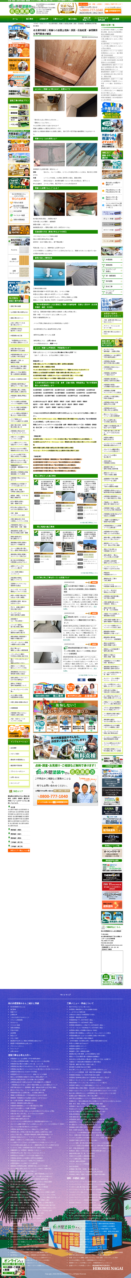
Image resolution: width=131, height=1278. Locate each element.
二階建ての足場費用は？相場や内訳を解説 (112, 521)
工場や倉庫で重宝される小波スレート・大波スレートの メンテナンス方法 (32, 1195)
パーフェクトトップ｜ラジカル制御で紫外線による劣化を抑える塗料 (90, 1181)
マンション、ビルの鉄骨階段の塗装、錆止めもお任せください (88, 1132)
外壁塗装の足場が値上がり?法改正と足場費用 (113, 515)
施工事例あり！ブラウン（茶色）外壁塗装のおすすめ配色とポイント (31, 1255)
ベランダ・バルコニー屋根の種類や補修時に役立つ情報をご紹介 (29, 1200)
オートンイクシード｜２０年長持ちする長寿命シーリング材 (87, 1221)
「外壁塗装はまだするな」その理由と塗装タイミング (19, 341)
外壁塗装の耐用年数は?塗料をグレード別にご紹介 (19, 385)
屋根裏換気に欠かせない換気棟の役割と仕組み (18, 673)
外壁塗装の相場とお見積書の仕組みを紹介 (112, 385)
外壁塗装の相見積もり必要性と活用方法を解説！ (112, 380)
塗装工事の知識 (16, 306)
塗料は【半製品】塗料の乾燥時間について (18, 684)
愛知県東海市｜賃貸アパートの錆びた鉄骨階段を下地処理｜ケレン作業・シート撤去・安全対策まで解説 (112, 82)
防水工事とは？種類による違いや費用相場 (19, 649)
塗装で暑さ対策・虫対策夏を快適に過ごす (18, 426)
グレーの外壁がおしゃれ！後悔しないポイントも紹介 (112, 685)
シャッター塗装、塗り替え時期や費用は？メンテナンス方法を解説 (89, 1143)
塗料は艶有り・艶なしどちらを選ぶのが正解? (111, 556)
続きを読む (66, 640)
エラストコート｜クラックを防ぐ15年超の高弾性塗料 (85, 1208)
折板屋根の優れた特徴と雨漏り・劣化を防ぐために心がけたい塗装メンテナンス (93, 1088)
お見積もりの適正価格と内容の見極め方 (112, 397)
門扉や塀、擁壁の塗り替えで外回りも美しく (82, 1064)
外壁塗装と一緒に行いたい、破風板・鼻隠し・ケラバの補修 (87, 1106)
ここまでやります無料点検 (101, 19)
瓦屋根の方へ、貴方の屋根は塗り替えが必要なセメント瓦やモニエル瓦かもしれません (95, 1101)
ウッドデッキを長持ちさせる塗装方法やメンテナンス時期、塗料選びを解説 (92, 1137)
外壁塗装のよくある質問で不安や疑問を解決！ (112, 356)
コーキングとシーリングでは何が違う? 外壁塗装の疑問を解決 (29, 1179)
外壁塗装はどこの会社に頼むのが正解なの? (23, 1171)
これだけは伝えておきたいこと (19, 1017)
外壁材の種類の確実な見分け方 (109, 438)
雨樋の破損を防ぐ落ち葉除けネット (16, 537)
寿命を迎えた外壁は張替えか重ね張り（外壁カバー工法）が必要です (90, 1059)
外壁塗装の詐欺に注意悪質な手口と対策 (111, 403)
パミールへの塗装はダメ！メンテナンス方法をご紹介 (112, 626)
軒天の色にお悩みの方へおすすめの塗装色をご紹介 (19, 508)
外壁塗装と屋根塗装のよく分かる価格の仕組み (83, 1009)
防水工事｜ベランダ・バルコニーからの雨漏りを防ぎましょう (88, 1069)
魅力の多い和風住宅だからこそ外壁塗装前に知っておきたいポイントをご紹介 (92, 1093)
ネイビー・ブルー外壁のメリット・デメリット (112, 679)
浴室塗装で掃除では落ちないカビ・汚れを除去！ (84, 1140)
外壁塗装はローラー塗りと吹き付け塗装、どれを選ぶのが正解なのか (31, 1176)
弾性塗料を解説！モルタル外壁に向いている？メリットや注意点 (29, 1260)
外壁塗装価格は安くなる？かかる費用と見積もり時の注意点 (87, 1035)
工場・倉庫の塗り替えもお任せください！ (112, 321)
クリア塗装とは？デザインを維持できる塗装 (19, 420)
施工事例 (29, 19)
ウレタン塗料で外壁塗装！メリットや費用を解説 (19, 408)
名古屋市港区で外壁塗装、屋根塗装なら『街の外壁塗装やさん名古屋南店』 (57, 459)
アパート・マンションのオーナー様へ (112, 327)
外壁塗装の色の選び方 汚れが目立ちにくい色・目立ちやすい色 (29, 1066)
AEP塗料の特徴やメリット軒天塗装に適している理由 (112, 750)
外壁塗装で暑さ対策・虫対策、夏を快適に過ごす (84, 1169)
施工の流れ (72, 19)
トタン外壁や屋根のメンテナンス (17, 573)
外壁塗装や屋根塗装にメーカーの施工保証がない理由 (112, 497)
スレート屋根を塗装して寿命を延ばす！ (81, 1158)
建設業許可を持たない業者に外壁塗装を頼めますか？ (26, 1041)
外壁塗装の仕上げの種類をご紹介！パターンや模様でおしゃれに (29, 1265)
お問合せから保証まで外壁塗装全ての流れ (82, 1014)
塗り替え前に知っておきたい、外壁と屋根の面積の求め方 (27, 1184)
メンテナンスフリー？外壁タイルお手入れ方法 (112, 568)
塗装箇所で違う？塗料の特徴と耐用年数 (111, 468)
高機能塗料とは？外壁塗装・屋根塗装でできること (19, 467)
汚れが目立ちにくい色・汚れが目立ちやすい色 (114, 191)
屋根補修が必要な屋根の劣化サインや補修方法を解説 (85, 1127)
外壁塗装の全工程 (16, 335)
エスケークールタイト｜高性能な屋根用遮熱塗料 (84, 1200)
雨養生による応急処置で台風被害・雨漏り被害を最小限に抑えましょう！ (57, 372)
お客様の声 (44, 19)
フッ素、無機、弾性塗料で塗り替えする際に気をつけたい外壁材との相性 (32, 1192)
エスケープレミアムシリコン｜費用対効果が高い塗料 (85, 1197)
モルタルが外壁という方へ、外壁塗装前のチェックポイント (87, 1260)
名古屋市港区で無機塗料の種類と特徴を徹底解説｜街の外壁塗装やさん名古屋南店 (112, 97)
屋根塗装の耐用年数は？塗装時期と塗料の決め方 (112, 667)
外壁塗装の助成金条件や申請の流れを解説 (112, 362)
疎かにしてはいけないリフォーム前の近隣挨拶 (112, 415)
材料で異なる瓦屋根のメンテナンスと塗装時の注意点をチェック (88, 1098)
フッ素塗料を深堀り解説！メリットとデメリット (112, 714)
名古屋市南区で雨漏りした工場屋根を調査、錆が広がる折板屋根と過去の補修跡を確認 (80, 589)
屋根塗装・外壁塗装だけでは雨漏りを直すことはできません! (28, 1098)
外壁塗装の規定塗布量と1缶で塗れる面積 (112, 597)
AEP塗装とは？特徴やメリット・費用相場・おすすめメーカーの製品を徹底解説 (93, 1234)
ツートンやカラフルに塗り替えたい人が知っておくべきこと (114, 205)
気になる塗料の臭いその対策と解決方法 (110, 421)
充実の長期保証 (15, 1027)
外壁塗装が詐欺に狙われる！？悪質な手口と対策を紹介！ (27, 1160)
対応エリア (13, 1035)
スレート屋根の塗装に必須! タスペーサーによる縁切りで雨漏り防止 (30, 1168)
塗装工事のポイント (17, 318)
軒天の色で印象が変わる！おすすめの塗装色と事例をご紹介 (87, 1111)
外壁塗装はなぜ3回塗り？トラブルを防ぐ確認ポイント (26, 1155)
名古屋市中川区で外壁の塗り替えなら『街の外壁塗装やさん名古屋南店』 (57, 468)
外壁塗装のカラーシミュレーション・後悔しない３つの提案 (28, 1074)
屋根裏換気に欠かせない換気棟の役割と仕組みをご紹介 (27, 1213)
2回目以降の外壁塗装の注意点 (109, 462)
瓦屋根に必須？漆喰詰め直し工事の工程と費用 (83, 1096)
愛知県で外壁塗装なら (18, 759)
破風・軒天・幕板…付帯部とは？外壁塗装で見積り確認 (86, 1103)
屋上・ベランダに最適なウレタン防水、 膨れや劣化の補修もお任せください (33, 1208)
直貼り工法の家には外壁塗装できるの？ (110, 550)
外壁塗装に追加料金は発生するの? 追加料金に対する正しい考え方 (89, 1077)
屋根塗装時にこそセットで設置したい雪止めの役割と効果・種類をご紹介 (91, 1122)
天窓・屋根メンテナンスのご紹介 (18, 514)
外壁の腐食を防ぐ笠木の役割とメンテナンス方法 (19, 520)
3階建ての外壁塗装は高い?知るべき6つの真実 (112, 427)
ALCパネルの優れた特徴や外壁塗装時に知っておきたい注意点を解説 (31, 1181)
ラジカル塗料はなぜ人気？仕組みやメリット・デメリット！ (28, 1263)
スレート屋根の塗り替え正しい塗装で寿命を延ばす (19, 549)
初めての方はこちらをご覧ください (80, 1007)
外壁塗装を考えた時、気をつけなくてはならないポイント (27, 1153)
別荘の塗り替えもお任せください (112, 332)
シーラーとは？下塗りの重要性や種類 (111, 485)
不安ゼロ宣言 (14, 1030)
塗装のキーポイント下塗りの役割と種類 (110, 474)
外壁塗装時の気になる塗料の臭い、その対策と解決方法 (27, 1092)
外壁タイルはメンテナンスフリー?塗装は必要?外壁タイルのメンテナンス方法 (92, 1090)
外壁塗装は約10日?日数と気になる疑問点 (111, 409)
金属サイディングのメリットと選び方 (17, 567)
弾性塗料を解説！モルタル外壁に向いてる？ (112, 720)
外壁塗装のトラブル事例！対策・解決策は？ (112, 662)
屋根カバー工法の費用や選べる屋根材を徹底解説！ (84, 1056)
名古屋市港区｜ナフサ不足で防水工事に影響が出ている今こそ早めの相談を (112, 39)
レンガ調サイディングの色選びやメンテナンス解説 (19, 443)
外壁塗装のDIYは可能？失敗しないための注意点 (112, 532)
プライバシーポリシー (18, 771)
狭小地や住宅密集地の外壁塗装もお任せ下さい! (19, 561)
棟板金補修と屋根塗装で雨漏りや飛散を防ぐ (18, 637)
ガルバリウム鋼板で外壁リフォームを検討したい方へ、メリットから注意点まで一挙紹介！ (38, 1124)
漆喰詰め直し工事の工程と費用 (110, 579)
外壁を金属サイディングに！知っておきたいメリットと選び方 (88, 1082)
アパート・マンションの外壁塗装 (79, 1164)
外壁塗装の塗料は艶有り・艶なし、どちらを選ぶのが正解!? (87, 1244)
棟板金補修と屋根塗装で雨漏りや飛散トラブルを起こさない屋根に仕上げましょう (35, 1197)
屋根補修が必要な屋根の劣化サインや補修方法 (18, 543)
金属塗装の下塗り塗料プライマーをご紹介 (111, 479)
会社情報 (13, 1033)
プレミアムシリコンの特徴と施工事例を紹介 (111, 732)
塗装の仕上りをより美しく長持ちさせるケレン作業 (19, 461)
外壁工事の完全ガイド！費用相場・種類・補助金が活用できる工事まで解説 (33, 1087)
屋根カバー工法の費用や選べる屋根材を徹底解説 (18, 373)
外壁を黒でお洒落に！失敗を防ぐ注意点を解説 (112, 691)
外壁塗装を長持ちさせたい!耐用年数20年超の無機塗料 (113, 491)
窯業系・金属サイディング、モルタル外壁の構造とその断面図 (29, 1187)
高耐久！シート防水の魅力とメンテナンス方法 (18, 667)
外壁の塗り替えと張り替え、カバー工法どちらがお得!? (27, 1113)
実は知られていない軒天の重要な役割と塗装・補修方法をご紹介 (88, 1109)
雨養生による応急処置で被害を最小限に (112, 650)
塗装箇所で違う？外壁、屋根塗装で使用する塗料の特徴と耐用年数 (89, 1239)
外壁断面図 (14, 708)
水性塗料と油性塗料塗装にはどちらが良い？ (112, 562)
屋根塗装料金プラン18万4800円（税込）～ (82, 1022)
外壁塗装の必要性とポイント (78, 1046)
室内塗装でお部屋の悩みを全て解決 (80, 1067)
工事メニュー (58, 19)
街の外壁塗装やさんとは (17, 1007)
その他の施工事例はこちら (88, 522)
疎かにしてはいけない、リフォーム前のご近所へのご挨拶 (27, 1090)
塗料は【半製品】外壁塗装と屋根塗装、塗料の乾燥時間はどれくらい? (31, 1174)
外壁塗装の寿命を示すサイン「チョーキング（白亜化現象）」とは (30, 1137)
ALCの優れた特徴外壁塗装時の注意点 (17, 696)
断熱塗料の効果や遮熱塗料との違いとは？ (112, 632)
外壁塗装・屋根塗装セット (19, 118)
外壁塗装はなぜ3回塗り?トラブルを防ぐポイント (19, 485)
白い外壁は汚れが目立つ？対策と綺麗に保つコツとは (112, 697)
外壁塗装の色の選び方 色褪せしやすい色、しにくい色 (26, 1064)
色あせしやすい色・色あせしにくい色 (112, 198)
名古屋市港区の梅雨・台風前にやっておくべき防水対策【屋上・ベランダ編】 (58, 375)
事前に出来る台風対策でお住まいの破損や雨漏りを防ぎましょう (29, 1226)
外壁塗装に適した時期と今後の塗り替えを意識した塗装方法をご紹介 (31, 1132)
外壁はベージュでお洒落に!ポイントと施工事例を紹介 (113, 703)
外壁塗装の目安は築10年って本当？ (16, 329)
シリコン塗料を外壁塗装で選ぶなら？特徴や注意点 (19, 414)
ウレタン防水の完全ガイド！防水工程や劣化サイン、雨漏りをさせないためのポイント (61, 369)
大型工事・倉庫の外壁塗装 (77, 1161)
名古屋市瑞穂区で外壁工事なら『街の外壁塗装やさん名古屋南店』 (54, 471)
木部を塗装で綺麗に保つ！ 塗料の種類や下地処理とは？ (27, 1218)
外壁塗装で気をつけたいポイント (18, 479)
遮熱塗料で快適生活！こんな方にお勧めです (82, 1202)
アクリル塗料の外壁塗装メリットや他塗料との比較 (19, 402)
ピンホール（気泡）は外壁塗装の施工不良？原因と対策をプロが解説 (31, 1147)
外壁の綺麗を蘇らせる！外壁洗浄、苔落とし (112, 603)
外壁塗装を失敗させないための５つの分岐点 (23, 1071)
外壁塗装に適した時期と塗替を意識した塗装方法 (18, 391)
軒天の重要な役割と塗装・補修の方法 (17, 502)
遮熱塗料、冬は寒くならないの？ (79, 1236)
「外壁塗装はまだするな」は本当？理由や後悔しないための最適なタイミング (33, 1085)
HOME (36, 23)
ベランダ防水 (19, 124)
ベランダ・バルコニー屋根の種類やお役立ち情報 (19, 643)
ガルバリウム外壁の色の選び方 (110, 456)
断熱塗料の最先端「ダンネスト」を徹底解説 (112, 638)
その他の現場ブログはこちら (87, 675)
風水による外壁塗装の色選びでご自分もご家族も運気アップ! (28, 1077)
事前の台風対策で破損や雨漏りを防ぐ (110, 644)
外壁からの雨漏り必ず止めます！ (79, 1043)
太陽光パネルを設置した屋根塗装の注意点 (112, 615)
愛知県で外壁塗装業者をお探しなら (21, 1043)
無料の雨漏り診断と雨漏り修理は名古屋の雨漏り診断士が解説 (53, 448)
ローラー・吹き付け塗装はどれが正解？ (110, 591)
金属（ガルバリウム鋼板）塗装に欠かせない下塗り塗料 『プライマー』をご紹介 (93, 1257)
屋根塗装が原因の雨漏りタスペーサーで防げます (18, 555)
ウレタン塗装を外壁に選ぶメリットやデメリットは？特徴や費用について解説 (92, 1229)
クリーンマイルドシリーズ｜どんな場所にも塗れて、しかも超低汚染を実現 (92, 1218)
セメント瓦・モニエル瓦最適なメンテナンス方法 (18, 590)
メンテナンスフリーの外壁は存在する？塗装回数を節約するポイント (31, 1121)
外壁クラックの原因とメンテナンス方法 (18, 438)
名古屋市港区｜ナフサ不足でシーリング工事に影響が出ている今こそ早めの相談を (112, 46)
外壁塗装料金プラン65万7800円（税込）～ (82, 1020)
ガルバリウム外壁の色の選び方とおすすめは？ (24, 1126)
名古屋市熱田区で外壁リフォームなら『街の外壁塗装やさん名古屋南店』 (57, 462)
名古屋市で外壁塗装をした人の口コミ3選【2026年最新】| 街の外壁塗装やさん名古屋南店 (112, 60)
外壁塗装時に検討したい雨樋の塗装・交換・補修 (18, 526)
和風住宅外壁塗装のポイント (110, 573)
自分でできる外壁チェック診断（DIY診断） (23, 1108)
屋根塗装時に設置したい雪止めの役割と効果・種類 (19, 532)
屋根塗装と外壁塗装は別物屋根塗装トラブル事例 (19, 473)
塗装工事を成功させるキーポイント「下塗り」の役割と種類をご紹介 (90, 1255)
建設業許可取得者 (16, 765)
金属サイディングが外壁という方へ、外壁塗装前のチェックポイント (90, 1265)
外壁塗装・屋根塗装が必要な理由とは (21, 1103)
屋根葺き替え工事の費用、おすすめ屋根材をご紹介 (84, 1054)
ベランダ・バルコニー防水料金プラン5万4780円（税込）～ (87, 1027)
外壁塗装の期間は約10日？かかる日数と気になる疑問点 (27, 1079)
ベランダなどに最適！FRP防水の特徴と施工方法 (19, 655)
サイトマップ (15, 783)
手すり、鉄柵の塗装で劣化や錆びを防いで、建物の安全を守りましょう (90, 1135)
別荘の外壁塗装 (74, 1166)
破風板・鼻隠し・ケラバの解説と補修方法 (19, 496)
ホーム (15, 19)
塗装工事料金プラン (87, 19)
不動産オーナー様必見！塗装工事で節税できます (112, 503)
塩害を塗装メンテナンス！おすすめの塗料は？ (19, 678)
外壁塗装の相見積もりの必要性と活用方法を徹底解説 (26, 1158)
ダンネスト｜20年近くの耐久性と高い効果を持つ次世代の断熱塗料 (89, 1213)
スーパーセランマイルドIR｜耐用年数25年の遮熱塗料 (85, 1189)
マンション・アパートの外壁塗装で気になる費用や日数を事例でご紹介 (56, 450)
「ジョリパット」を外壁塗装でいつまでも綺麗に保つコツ (27, 1189)
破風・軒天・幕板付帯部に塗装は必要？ (18, 490)
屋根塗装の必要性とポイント (78, 1048)
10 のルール (14, 1022)
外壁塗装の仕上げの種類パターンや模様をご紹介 (112, 726)
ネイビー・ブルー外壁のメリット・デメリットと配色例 (27, 1242)
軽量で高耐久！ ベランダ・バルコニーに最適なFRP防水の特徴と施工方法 (32, 1205)
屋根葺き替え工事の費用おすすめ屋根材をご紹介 (18, 367)
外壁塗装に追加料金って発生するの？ (110, 374)
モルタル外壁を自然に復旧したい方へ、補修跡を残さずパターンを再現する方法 (34, 1145)
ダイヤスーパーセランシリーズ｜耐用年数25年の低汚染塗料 (87, 1195)
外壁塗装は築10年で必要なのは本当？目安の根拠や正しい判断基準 (30, 1082)
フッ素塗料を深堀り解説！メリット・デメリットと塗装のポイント (30, 1257)
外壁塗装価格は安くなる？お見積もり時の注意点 (19, 355)
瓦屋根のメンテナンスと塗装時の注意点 (18, 584)
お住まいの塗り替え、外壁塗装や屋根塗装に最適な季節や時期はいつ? (31, 1134)
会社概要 (115, 19)
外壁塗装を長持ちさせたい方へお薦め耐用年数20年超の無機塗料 (88, 1249)
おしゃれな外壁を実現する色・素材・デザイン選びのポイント (29, 1239)
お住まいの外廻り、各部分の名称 (20, 1116)
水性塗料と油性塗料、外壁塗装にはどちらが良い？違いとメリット (89, 1247)
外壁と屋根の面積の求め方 (19, 702)
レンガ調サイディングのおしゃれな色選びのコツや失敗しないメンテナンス (33, 1142)
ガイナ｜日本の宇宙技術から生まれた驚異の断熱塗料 (85, 1215)
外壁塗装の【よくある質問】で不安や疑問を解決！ (25, 1058)
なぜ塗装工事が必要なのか (19, 312)
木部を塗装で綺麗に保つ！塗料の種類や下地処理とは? (113, 620)
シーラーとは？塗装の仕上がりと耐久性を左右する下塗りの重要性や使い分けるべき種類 (96, 1252)
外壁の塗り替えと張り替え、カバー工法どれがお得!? (112, 432)
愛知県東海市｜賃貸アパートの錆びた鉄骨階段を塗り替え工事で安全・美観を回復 (112, 74)
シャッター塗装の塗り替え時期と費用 (17, 626)
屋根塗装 (19, 112)
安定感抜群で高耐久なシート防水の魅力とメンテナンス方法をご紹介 (31, 1210)
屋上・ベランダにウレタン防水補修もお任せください (19, 661)
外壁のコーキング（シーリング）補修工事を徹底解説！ (86, 1080)
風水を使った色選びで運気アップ (113, 183)
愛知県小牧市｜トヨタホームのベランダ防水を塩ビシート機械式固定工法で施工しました (80, 620)
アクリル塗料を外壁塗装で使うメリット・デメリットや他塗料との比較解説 (92, 1226)
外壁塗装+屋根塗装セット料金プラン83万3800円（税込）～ (87, 1025)
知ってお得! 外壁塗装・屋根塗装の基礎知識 (23, 1100)
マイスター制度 (15, 1025)
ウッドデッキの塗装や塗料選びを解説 (18, 614)
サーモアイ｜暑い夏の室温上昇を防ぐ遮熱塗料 (83, 1187)
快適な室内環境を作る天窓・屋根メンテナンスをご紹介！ (86, 1114)
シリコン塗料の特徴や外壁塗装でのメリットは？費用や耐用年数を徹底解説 (92, 1223)
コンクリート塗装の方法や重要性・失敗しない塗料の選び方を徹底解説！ (91, 1145)
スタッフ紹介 (15, 754)
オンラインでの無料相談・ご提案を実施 (112, 350)
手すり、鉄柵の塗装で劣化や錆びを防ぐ (18, 608)
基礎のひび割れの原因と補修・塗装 (109, 656)
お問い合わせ (15, 777)
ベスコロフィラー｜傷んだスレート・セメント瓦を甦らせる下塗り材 (90, 1192)
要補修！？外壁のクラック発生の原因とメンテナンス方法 (27, 1140)
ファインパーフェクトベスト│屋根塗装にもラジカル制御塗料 (87, 1184)
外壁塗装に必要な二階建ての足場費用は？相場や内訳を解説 (87, 1174)
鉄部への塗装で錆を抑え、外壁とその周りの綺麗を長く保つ (87, 1130)
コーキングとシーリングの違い (19, 690)
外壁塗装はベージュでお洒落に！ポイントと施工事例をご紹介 (29, 1252)
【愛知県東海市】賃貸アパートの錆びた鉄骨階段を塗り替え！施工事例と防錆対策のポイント (112, 67)
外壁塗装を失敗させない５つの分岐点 (112, 368)
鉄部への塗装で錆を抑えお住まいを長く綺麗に (18, 596)
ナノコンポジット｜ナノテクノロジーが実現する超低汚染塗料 (88, 1205)
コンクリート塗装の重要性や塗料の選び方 (18, 631)
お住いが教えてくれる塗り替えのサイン (18, 324)
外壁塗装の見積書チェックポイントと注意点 (112, 391)
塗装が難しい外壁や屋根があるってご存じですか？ (112, 538)
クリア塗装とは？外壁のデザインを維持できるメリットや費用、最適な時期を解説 (94, 1231)
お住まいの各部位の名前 (18, 379)
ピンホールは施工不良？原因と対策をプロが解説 (18, 455)
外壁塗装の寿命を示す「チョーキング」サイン (18, 432)
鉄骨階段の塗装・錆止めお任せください (18, 602)
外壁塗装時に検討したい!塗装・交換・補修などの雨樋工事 (86, 1119)
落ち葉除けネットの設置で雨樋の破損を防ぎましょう (85, 1124)
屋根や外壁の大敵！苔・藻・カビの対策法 (111, 609)
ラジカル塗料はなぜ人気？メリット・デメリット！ (112, 744)
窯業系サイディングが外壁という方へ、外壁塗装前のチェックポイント (90, 1263)
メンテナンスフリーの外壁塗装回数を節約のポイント (112, 444)
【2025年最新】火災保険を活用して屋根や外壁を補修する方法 (88, 1041)
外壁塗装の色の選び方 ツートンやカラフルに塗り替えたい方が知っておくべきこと (35, 1069)
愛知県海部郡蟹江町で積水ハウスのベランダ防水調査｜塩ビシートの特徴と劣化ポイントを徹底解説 (80, 651)
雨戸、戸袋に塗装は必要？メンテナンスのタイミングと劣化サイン (89, 1148)
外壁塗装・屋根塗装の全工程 (78, 1017)
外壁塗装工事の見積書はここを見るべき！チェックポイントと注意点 (90, 1033)
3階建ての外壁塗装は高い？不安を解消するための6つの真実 (28, 1095)
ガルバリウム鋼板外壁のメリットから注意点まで (112, 450)
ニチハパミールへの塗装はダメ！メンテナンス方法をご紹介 (28, 1221)
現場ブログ (43, 23)
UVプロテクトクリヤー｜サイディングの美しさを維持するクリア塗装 (90, 1210)
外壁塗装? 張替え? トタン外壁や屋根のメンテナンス (85, 1085)
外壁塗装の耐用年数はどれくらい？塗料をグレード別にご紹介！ (29, 1129)
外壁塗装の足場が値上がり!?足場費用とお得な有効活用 (86, 1172)
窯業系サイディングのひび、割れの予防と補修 (112, 544)
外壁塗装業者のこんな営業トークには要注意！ (112, 526)
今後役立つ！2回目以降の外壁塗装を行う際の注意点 (85, 1062)
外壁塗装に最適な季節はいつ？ (18, 396)
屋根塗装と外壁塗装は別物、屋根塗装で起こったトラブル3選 (28, 1166)
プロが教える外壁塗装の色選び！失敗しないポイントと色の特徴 (29, 1061)
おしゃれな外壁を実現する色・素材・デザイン (112, 673)
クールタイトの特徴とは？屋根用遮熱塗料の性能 (112, 738)
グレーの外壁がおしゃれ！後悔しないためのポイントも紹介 (28, 1244)
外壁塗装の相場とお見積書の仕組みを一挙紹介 (83, 1030)
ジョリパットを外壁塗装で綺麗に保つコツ (112, 585)
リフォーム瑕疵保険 (16, 1020)
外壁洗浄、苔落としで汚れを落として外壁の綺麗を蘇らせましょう (89, 1151)
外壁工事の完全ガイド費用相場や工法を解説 (18, 349)
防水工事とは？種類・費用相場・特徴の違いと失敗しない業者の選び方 (31, 1202)
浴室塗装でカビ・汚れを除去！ (17, 620)
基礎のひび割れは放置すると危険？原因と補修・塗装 (26, 1231)
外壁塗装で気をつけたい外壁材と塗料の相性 (18, 714)
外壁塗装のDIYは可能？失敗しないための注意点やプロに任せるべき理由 (32, 1111)
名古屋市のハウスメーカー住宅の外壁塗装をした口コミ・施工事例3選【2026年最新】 (112, 53)
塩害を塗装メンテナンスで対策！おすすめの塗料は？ (26, 1215)
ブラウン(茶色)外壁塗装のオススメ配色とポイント (112, 709)
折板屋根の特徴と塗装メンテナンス (16, 579)
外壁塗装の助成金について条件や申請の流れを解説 (84, 1075)
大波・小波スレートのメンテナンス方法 (18, 720)
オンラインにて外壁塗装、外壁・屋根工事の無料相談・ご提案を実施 (90, 1072)
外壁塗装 (19, 106)
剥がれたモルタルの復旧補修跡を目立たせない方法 (19, 449)
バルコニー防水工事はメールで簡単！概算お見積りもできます (53, 378)
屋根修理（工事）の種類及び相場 (44, 367)
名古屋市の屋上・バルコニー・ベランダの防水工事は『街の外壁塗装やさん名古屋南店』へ (62, 439)
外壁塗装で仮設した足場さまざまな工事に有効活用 (112, 509)
